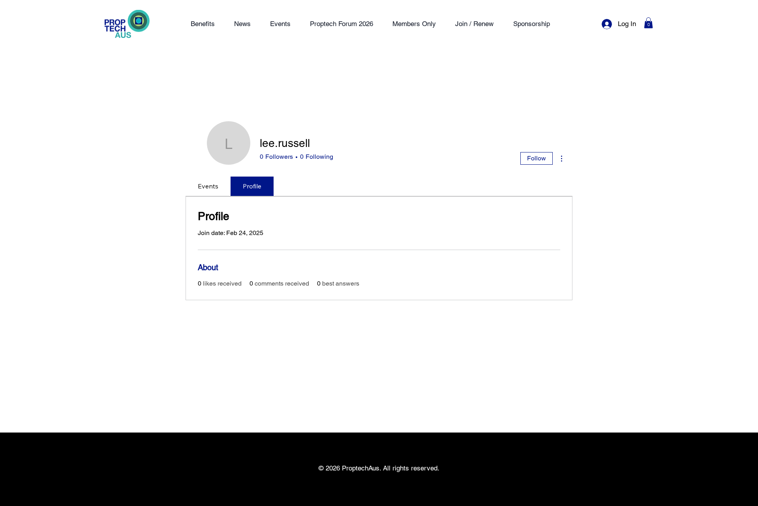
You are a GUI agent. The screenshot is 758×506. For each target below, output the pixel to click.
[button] (648, 22)
